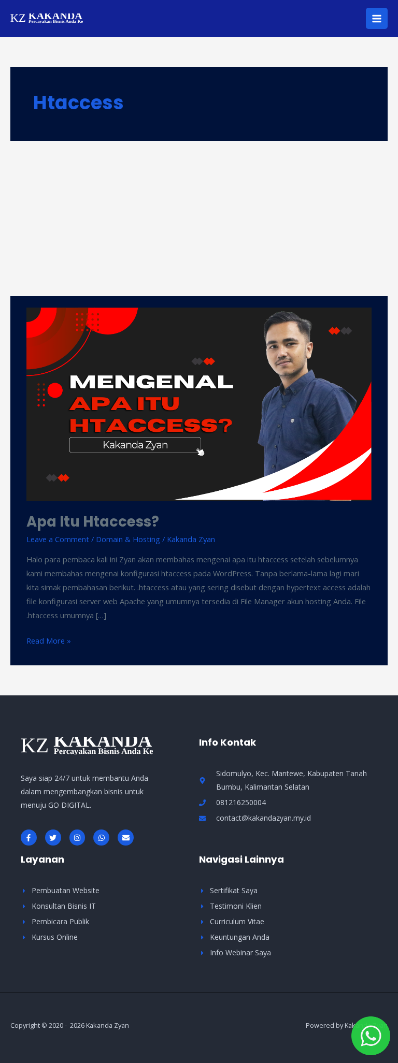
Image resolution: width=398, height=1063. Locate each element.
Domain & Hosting (128, 539)
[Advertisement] (199, 218)
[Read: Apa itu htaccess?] (199, 403)
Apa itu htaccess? (92, 522)
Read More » (48, 640)
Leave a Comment (57, 539)
